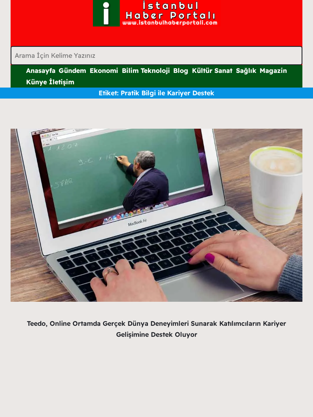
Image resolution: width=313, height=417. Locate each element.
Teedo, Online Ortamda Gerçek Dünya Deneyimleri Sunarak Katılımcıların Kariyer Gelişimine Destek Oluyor (156, 328)
